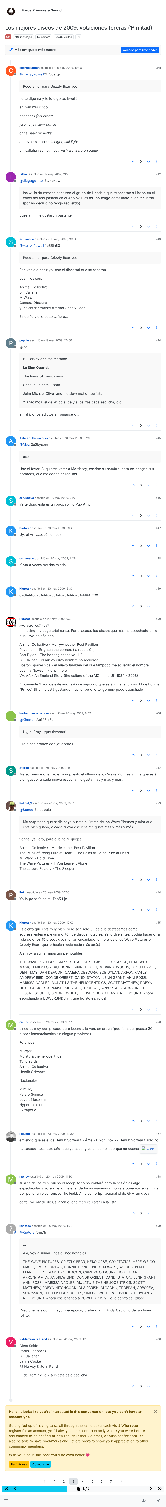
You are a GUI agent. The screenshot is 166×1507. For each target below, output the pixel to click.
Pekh (22, 892)
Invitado (25, 1226)
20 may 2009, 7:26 (63, 558)
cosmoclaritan (29, 67)
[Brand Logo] (12, 10)
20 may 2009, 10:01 (61, 803)
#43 (158, 239)
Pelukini (25, 1133)
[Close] (155, 1412)
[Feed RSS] (78, 36)
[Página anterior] (44, 1481)
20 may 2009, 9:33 (59, 619)
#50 (158, 619)
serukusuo (26, 239)
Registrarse (19, 1464)
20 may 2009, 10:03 (56, 892)
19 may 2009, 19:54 (63, 239)
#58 (158, 1176)
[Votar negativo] (148, 161)
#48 (158, 558)
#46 (158, 497)
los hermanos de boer (34, 713)
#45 (158, 438)
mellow (24, 1022)
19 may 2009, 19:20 (57, 174)
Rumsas (24, 619)
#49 (158, 588)
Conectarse (40, 1464)
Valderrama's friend (33, 1339)
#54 (158, 892)
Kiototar (25, 528)
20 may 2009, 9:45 (58, 767)
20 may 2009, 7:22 (63, 497)
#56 (158, 1022)
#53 (158, 803)
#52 (158, 767)
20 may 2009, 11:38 (60, 1226)
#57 (158, 1133)
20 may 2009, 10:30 (60, 1133)
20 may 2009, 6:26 (77, 438)
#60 (158, 1339)
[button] (6, 1501)
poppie (24, 340)
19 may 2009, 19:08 (69, 67)
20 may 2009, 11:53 (76, 1339)
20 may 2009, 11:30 (59, 1176)
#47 (158, 528)
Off (8, 37)
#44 (158, 340)
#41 (158, 67)
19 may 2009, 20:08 (59, 340)
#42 (158, 174)
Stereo (24, 767)
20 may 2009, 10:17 (59, 1022)
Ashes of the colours (33, 438)
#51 (158, 713)
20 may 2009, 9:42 (78, 713)
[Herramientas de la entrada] (157, 161)
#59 (158, 1226)
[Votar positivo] (133, 161)
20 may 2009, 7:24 (59, 528)
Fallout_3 (25, 803)
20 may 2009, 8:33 (60, 588)
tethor (23, 174)
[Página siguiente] (121, 1481)
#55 (158, 922)
